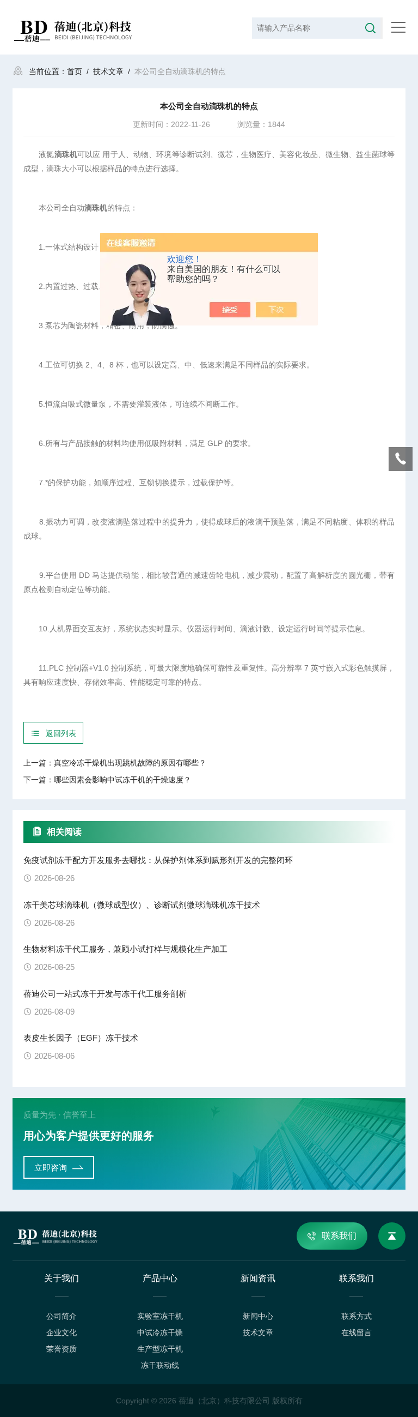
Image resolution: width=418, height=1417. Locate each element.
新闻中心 (258, 1316)
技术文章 (108, 71)
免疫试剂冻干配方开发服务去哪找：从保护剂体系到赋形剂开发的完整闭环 (158, 860)
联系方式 (356, 1316)
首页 (74, 71)
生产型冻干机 (160, 1348)
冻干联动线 (160, 1365)
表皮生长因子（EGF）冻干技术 (80, 1037)
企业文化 (61, 1332)
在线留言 (356, 1332)
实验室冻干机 (160, 1316)
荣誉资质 (61, 1348)
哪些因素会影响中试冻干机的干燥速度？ (122, 779)
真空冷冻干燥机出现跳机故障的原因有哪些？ (130, 762)
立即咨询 (50, 1167)
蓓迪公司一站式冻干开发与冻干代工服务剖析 (105, 993)
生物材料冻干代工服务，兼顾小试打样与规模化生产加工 (125, 949)
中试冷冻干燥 (160, 1332)
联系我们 (339, 1235)
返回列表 (61, 733)
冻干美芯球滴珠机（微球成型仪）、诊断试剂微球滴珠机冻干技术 (141, 904)
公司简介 (61, 1316)
